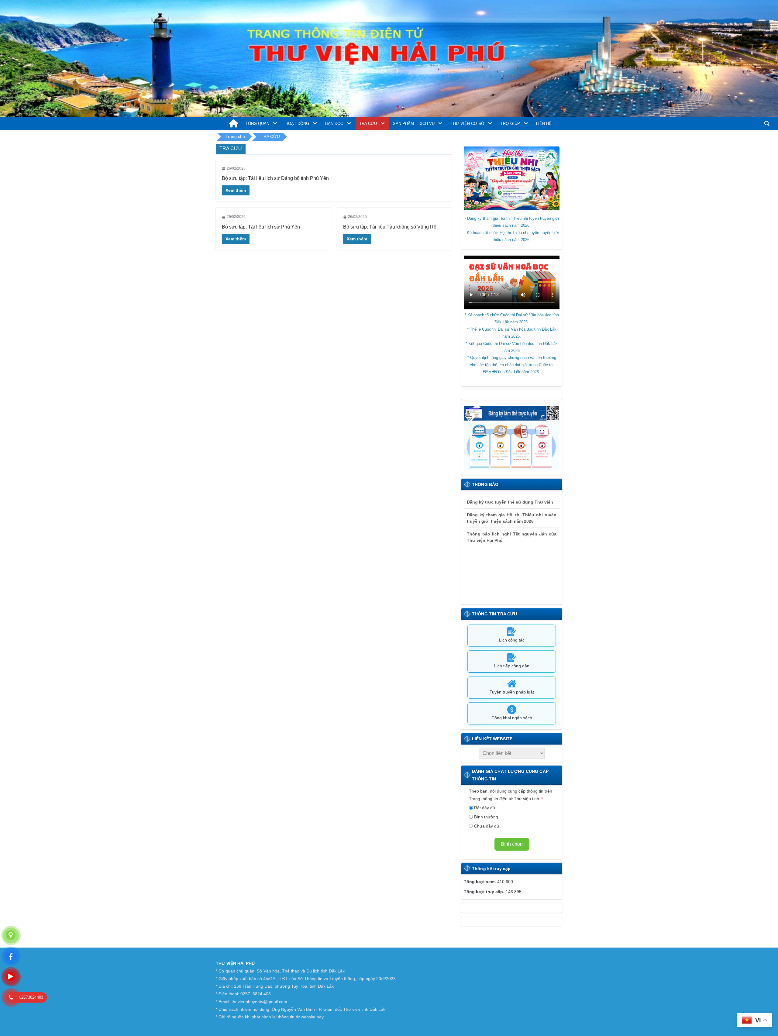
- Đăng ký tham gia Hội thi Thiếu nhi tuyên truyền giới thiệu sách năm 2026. (512, 222)
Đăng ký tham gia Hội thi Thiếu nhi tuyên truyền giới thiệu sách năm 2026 (511, 512)
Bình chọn (512, 844)
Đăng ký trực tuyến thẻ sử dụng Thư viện (510, 496)
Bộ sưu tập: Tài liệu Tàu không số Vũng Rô (389, 226)
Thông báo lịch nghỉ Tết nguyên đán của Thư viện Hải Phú (511, 531)
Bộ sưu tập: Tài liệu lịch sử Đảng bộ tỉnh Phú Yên (275, 178)
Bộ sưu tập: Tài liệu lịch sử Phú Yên (261, 226)
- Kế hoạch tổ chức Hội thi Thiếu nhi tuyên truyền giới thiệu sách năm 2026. (511, 236)
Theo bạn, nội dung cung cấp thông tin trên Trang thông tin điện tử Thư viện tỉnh (510, 795)
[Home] (233, 124)
